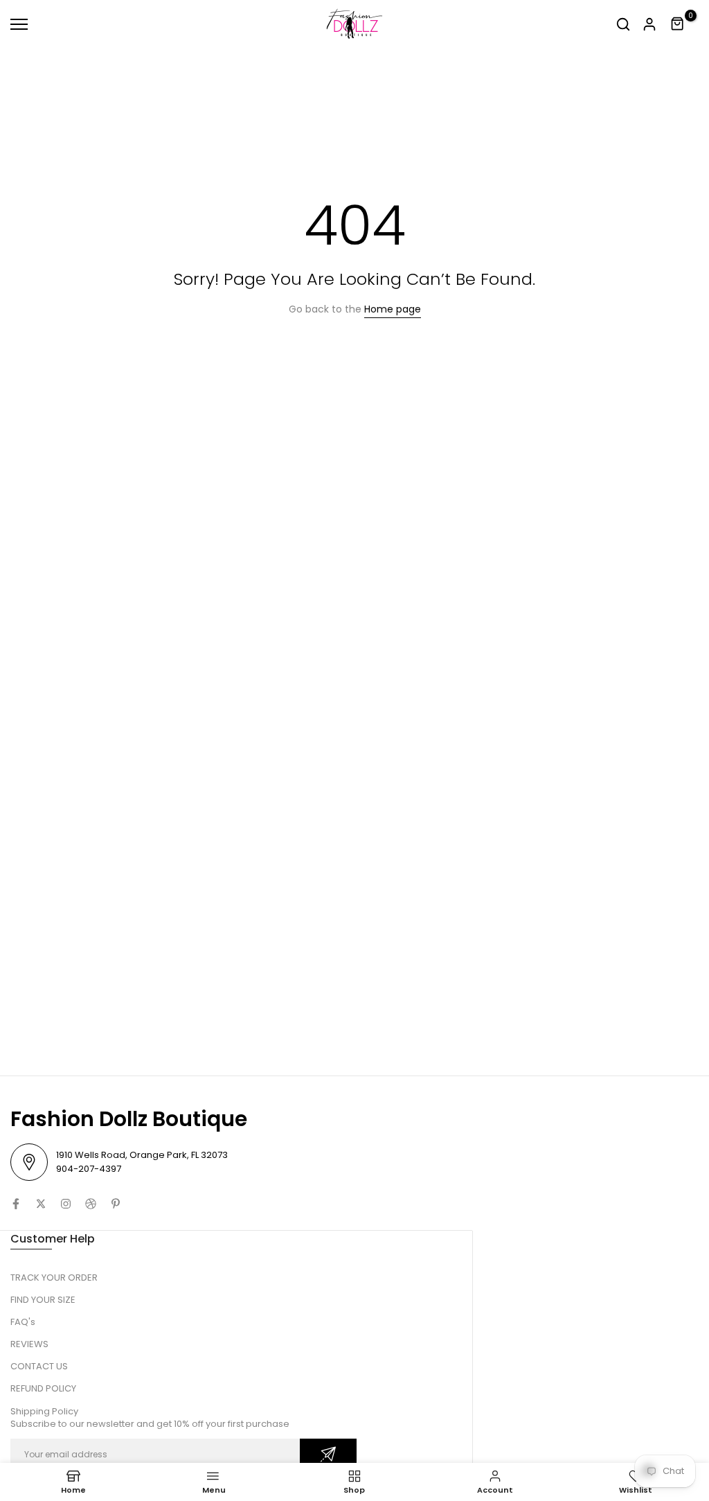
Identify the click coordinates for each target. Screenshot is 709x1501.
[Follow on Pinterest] (115, 1203)
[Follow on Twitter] (40, 1203)
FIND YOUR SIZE (42, 1299)
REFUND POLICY (43, 1388)
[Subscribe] (328, 1454)
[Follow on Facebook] (15, 1203)
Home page (392, 309)
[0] (677, 24)
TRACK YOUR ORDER (54, 1277)
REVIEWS (29, 1344)
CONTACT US (39, 1366)
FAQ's (22, 1321)
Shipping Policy (44, 1411)
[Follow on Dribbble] (90, 1203)
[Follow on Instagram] (65, 1203)
